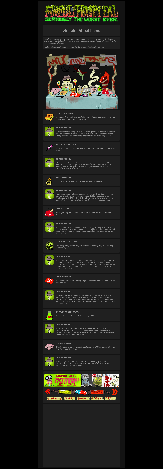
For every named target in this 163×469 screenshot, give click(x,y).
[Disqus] (81, 440)
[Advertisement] (81, 411)
